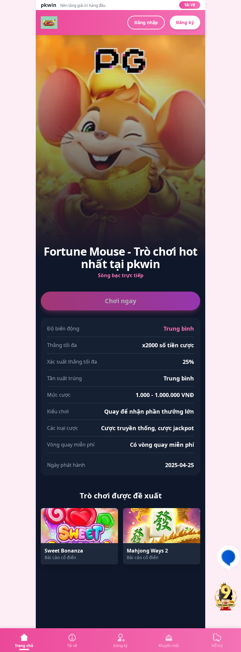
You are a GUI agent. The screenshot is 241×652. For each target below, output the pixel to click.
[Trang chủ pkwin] (49, 22)
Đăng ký (185, 22)
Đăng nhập (146, 22)
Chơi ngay (120, 301)
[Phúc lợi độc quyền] (225, 597)
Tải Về (189, 5)
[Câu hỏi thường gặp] (228, 558)
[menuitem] (24, 640)
